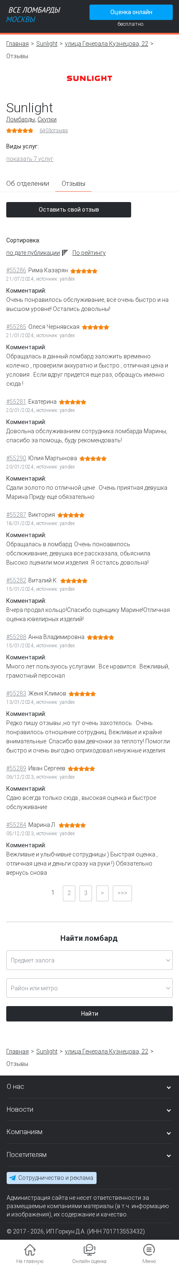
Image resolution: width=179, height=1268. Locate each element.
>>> (122, 893)
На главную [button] (29, 1261)
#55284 (16, 824)
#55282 (16, 580)
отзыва (54, 130)
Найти (89, 1013)
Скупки (47, 119)
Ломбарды (20, 119)
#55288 (16, 637)
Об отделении (27, 183)
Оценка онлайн (131, 12)
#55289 (16, 768)
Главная (17, 43)
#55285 (16, 326)
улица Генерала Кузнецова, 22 (106, 43)
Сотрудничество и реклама (55, 1177)
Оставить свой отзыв (69, 209)
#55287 (16, 514)
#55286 (16, 270)
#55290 (16, 458)
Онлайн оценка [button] (89, 1261)
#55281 (16, 401)
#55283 (16, 693)
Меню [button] (149, 1261)
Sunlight (46, 43)
